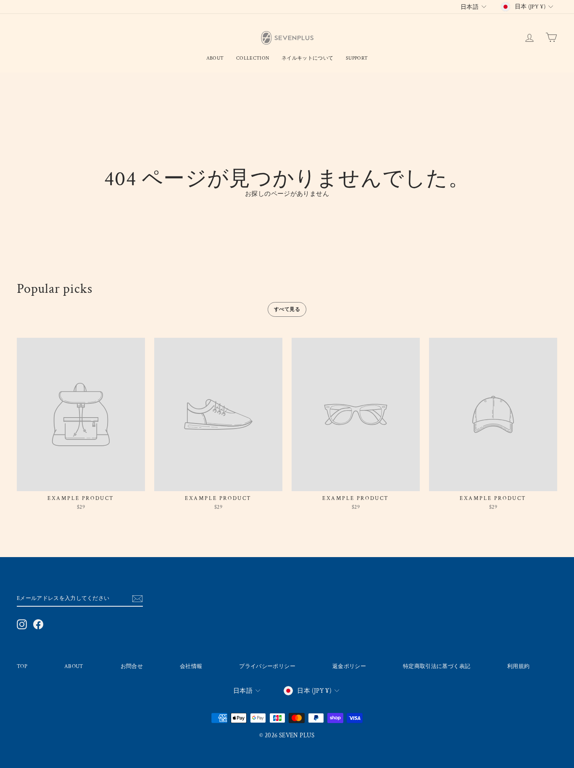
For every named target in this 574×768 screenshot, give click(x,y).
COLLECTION (252, 58)
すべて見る (287, 309)
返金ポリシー (349, 666)
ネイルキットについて (307, 58)
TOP (22, 666)
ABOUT (74, 666)
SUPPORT (357, 58)
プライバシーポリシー (267, 666)
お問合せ (132, 666)
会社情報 (191, 666)
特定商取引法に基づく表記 (437, 666)
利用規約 (518, 666)
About (215, 58)
